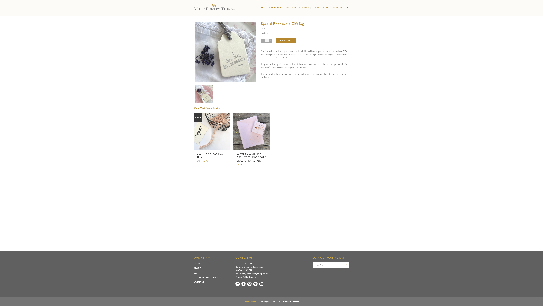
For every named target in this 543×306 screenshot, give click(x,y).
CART (197, 272)
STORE (197, 268)
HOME (197, 263)
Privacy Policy (249, 301)
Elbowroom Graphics (290, 301)
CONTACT (199, 281)
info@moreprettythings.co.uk (254, 273)
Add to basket (285, 40)
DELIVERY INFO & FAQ (206, 277)
